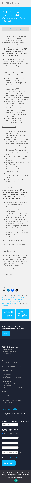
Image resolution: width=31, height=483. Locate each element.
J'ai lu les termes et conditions (12, 457)
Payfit (24, 301)
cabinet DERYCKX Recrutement (11, 297)
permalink (5, 306)
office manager (13, 301)
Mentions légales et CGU (9, 409)
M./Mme (20, 438)
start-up (4, 304)
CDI (22, 297)
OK (16, 480)
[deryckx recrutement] (11, 5)
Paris (20, 301)
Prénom (20, 443)
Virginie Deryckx (18, 29)
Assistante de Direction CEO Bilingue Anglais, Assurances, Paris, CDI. (22, 313)
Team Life (10, 304)
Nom (19, 448)
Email (19, 453)
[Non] (29, 476)
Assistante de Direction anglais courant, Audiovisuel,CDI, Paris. (8, 313)
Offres (19, 295)
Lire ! (5, 333)
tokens (16, 304)
